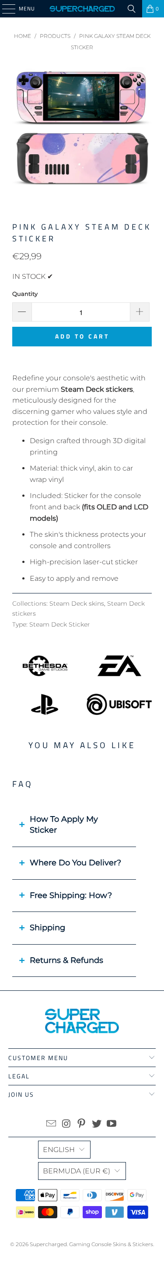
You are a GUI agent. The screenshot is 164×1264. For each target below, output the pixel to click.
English (59, 1149)
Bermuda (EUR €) (76, 1171)
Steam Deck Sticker (59, 624)
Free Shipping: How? (71, 895)
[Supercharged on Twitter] (96, 1124)
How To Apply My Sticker (64, 824)
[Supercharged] (82, 8)
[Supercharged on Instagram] (66, 1124)
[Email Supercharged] (51, 1124)
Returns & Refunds (66, 960)
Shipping (47, 927)
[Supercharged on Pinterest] (81, 1124)
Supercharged (48, 1244)
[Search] (131, 8)
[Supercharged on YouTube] (112, 1124)
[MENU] (4, 8)
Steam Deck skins (76, 603)
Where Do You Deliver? (75, 863)
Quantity (25, 293)
